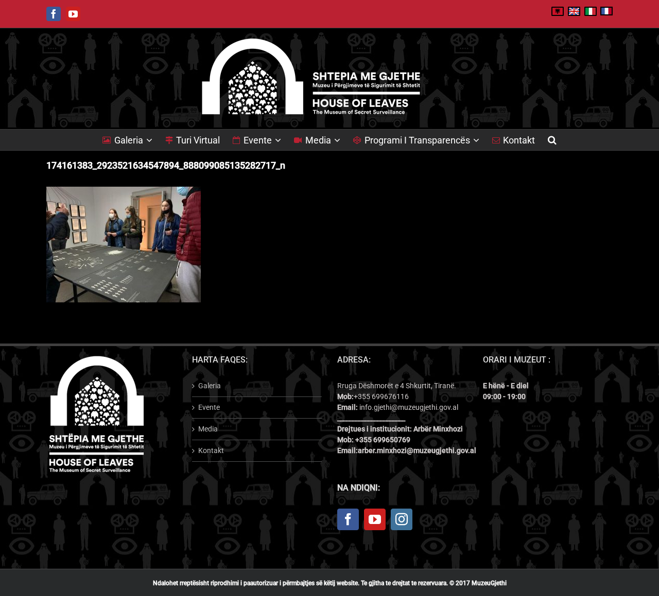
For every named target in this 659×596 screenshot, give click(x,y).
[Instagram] (401, 519)
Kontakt (211, 450)
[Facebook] (348, 519)
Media (208, 429)
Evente (209, 407)
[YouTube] (375, 519)
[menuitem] (133, 140)
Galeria (209, 386)
